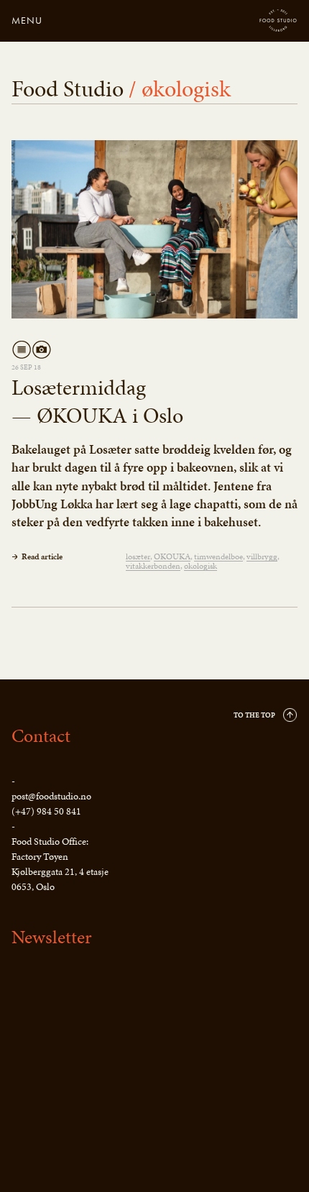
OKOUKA (172, 556)
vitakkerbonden (153, 566)
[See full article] (154, 229)
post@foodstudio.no (51, 796)
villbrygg (261, 556)
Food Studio (278, 21)
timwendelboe (218, 556)
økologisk (200, 566)
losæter (138, 556)
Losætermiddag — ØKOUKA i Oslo (97, 401)
